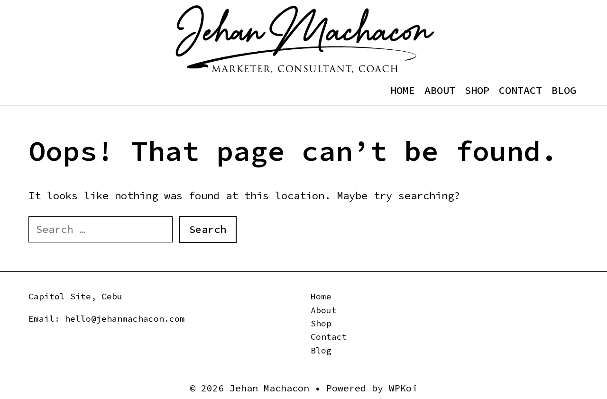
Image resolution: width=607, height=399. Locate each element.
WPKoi (403, 388)
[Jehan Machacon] (304, 38)
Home (402, 90)
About (439, 90)
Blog (564, 90)
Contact (520, 90)
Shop (477, 90)
